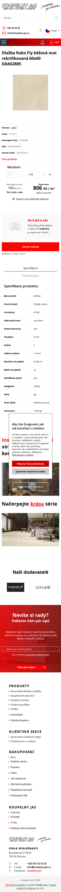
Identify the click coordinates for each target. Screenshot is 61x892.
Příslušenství (30, 276)
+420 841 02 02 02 (37, 863)
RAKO (14, 127)
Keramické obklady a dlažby (26, 691)
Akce (13, 757)
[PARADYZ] (15, 587)
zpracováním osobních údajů (37, 654)
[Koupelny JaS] (30, 6)
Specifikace (30, 268)
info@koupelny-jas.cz (18, 33)
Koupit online (30, 246)
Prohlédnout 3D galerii (30, 486)
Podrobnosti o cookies (23, 741)
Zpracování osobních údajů (26, 736)
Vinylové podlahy (20, 704)
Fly (35, 394)
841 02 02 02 (13, 28)
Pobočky (15, 812)
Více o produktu (9, 159)
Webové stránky (17, 885)
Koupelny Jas (34, 870)
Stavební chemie (20, 700)
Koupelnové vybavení (22, 695)
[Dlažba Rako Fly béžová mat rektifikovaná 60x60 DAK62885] (30, 93)
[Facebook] (40, 30)
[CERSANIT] (43, 587)
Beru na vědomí (30, 654)
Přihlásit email (26, 667)
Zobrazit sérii (30, 537)
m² (50, 174)
